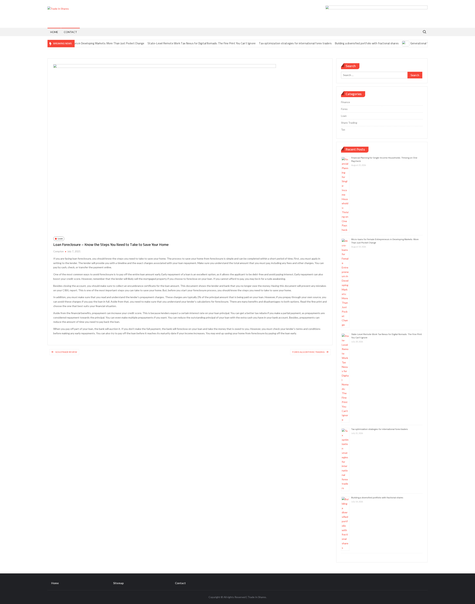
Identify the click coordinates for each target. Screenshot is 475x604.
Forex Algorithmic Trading (308, 352)
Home (54, 32)
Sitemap (118, 583)
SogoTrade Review (66, 352)
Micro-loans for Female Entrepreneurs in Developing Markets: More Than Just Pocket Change (74, 43)
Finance (345, 102)
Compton (58, 251)
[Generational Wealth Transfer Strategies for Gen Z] (393, 43)
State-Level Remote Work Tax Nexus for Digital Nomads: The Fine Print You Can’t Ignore (189, 43)
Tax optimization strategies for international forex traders (282, 43)
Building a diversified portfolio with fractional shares (353, 43)
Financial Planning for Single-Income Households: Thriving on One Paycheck (384, 159)
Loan (60, 238)
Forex (344, 108)
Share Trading (349, 122)
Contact (70, 32)
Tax (343, 129)
